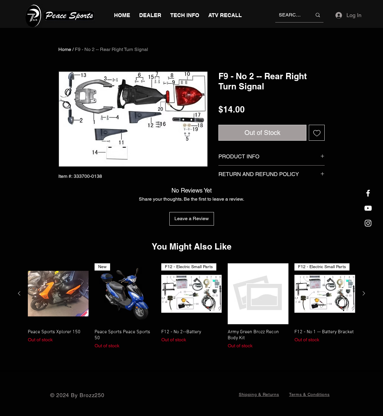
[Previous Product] (19, 293)
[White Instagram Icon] (368, 223)
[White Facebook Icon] (368, 193)
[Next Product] (363, 293)
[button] (185, 15)
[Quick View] (58, 293)
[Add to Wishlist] (317, 133)
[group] (191, 306)
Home (64, 49)
